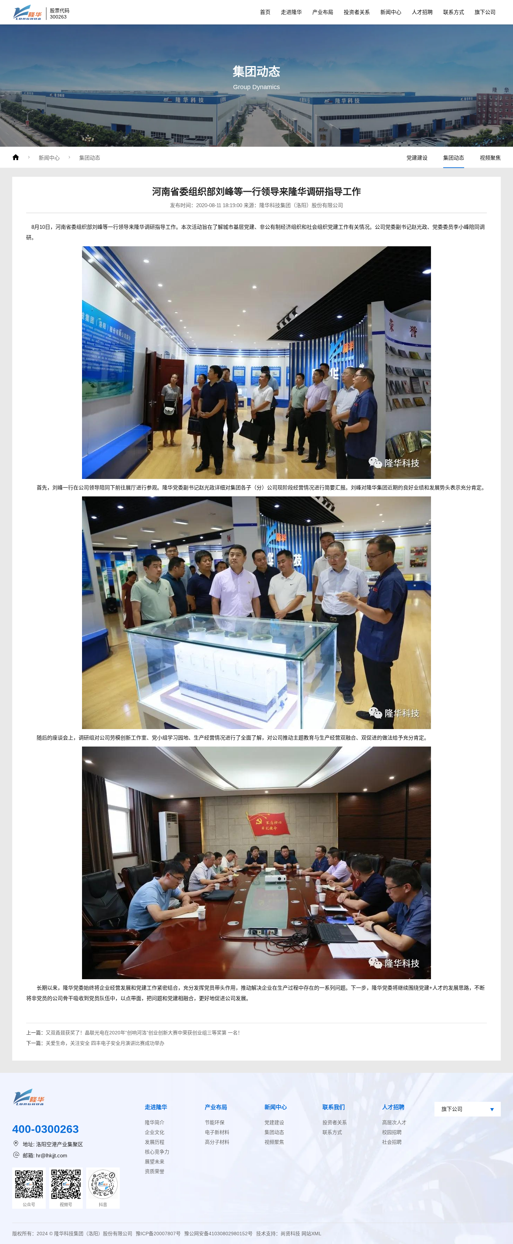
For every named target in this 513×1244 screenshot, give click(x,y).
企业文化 (154, 1132)
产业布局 (322, 12)
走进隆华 (291, 12)
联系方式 (453, 12)
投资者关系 (357, 12)
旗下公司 (485, 12)
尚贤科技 (290, 1233)
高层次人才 (394, 1122)
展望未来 (154, 1161)
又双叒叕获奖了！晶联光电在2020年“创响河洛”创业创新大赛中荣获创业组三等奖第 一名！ (144, 1032)
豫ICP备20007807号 (158, 1233)
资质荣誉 (154, 1171)
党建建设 (417, 158)
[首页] (15, 157)
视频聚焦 (490, 158)
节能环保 (214, 1122)
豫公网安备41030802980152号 (218, 1233)
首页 (265, 12)
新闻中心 (390, 12)
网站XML (311, 1233)
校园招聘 (392, 1132)
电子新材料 (217, 1132)
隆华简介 (154, 1122)
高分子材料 (217, 1142)
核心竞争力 (157, 1152)
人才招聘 (422, 12)
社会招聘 (392, 1142)
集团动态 (89, 158)
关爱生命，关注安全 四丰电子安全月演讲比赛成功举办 (105, 1043)
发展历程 (154, 1142)
